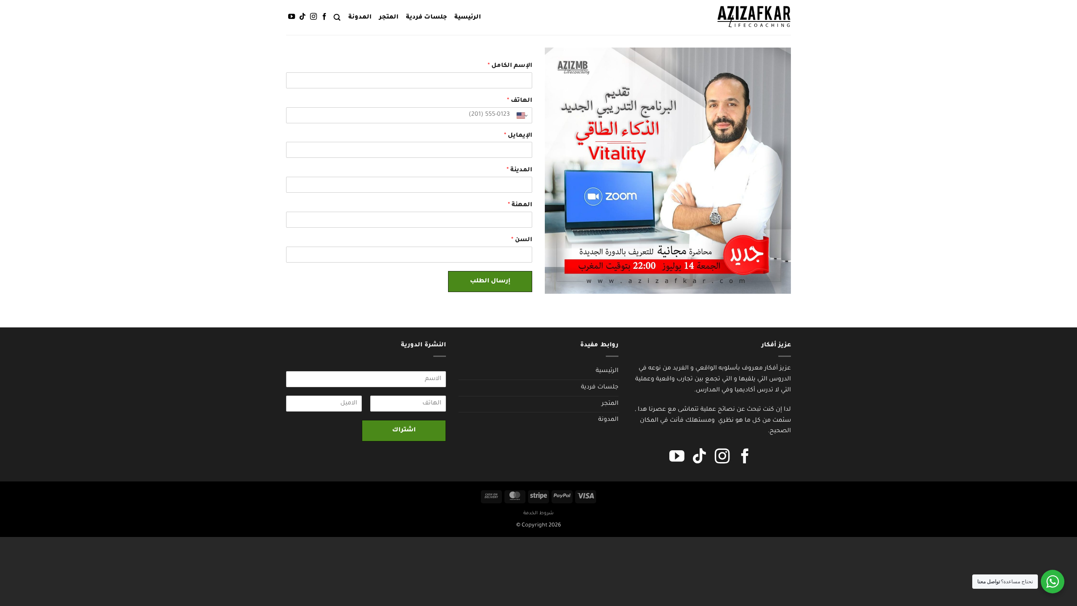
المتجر (388, 17)
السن (521, 240)
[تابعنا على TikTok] (302, 17)
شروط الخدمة (538, 513)
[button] (337, 17)
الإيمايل (518, 136)
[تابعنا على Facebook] (324, 17)
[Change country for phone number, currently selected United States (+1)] (522, 115)
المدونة (359, 17)
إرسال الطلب (490, 281)
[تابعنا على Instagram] (313, 17)
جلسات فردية (426, 17)
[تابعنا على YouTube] (291, 17)
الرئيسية (467, 17)
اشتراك (404, 430)
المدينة (519, 170)
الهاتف (519, 101)
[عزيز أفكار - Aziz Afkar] (754, 17)
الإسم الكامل (510, 66)
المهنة (520, 205)
